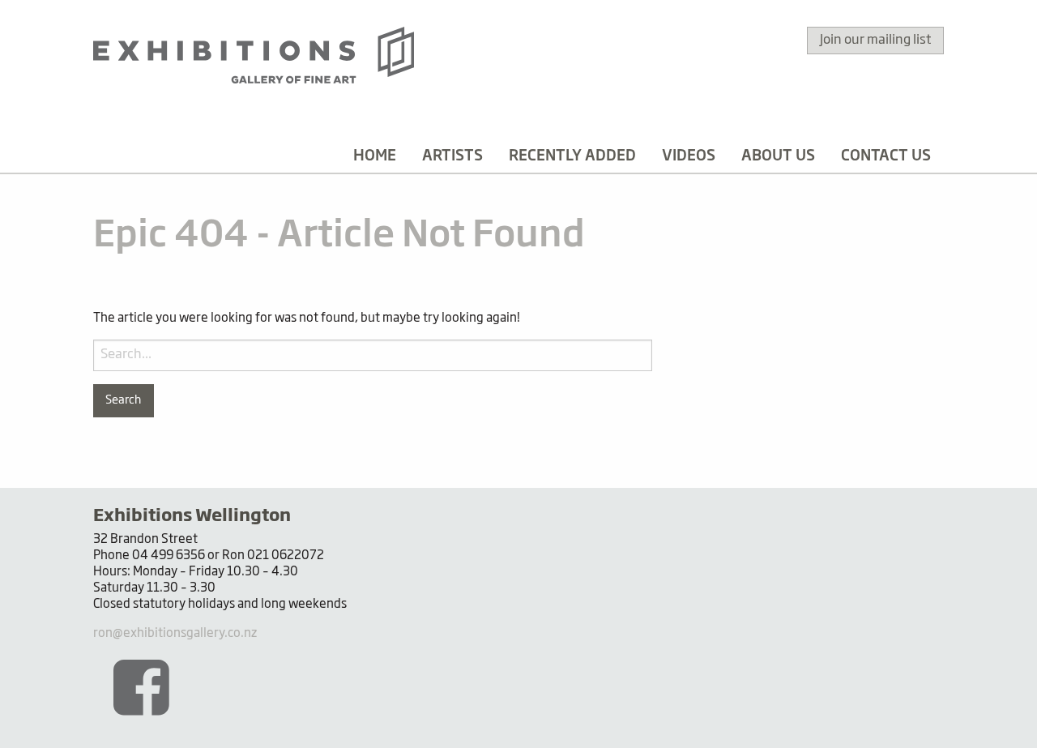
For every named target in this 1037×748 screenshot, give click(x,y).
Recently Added (572, 156)
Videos (688, 156)
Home (374, 156)
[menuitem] (374, 156)
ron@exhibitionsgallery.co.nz (175, 633)
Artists (452, 156)
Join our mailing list (875, 40)
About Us (778, 156)
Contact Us (886, 156)
